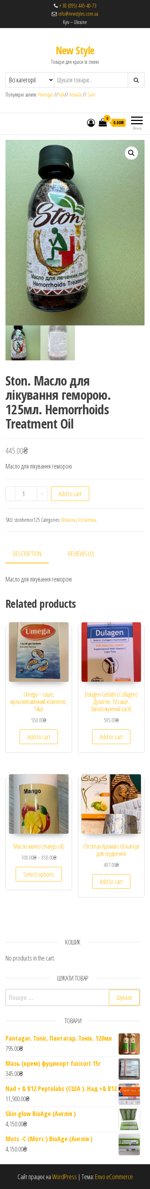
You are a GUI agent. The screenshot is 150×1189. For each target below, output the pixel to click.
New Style (75, 50)
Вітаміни (68, 519)
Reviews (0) (81, 553)
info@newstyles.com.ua (77, 13)
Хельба (75, 94)
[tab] (32, 554)
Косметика (87, 519)
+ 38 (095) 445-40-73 (77, 5)
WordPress (64, 1176)
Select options (38, 874)
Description (27, 553)
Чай (61, 94)
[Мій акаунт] (91, 122)
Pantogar (46, 94)
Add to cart (70, 493)
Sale (91, 94)
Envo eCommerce (114, 1176)
